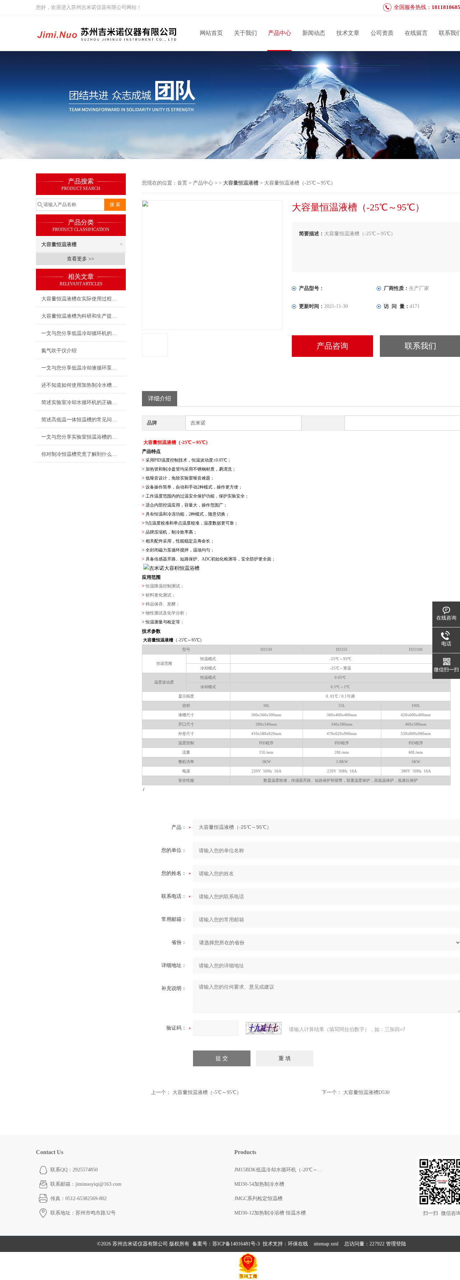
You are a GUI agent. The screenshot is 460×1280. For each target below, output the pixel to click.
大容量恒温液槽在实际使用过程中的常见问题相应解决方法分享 (83, 298)
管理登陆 (396, 1244)
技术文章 (347, 33)
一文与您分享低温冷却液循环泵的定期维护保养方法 (83, 368)
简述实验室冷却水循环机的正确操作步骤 (83, 402)
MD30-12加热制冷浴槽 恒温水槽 (270, 1213)
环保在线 (298, 1244)
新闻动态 (313, 33)
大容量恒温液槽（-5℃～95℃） (207, 1092)
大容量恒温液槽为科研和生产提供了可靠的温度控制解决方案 (83, 316)
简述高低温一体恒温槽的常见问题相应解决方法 (83, 419)
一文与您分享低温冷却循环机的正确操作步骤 (83, 333)
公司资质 (382, 33)
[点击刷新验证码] (264, 1028)
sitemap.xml (326, 1244)
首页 (182, 183)
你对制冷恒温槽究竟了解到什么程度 (81, 454)
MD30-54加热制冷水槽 (259, 1184)
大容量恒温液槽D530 (366, 1092)
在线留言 (416, 33)
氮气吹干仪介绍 (59, 350)
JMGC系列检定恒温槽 (258, 1198)
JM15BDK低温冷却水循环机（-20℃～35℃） (279, 1169)
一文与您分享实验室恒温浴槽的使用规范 (83, 437)
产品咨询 (332, 345)
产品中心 (279, 33)
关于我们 (245, 33)
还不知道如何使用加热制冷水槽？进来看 (83, 385)
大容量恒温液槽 (59, 244)
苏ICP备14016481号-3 (236, 1244)
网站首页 (211, 33)
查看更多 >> (80, 259)
